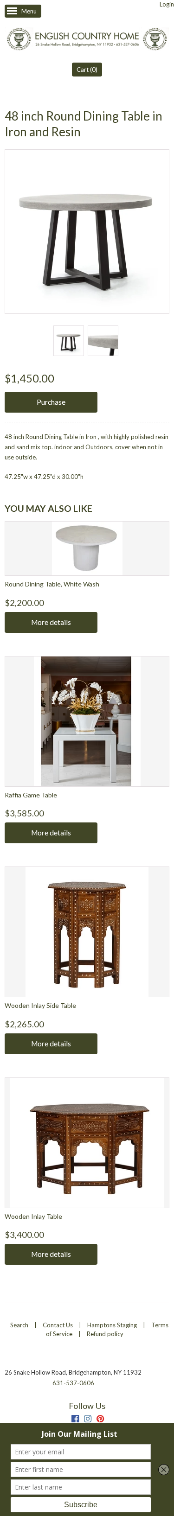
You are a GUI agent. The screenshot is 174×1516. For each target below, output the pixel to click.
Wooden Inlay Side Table (40, 1005)
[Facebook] (75, 1420)
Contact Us (58, 1325)
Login (167, 4)
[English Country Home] (87, 40)
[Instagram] (87, 1420)
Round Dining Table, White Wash (52, 584)
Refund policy (105, 1334)
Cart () (87, 69)
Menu (29, 11)
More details (51, 622)
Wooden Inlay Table (33, 1216)
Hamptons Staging (112, 1325)
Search (19, 1325)
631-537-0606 (73, 1383)
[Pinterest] (100, 1420)
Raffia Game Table (31, 795)
